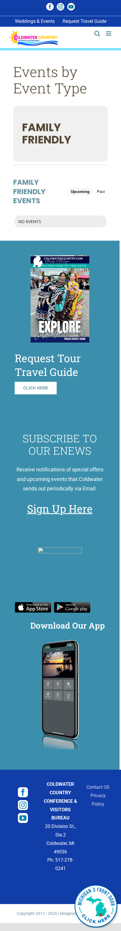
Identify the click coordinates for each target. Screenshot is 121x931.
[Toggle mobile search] (97, 33)
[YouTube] (23, 818)
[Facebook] (23, 792)
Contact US (98, 787)
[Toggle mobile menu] (109, 33)
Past (101, 191)
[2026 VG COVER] (60, 257)
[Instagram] (23, 805)
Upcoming (80, 191)
